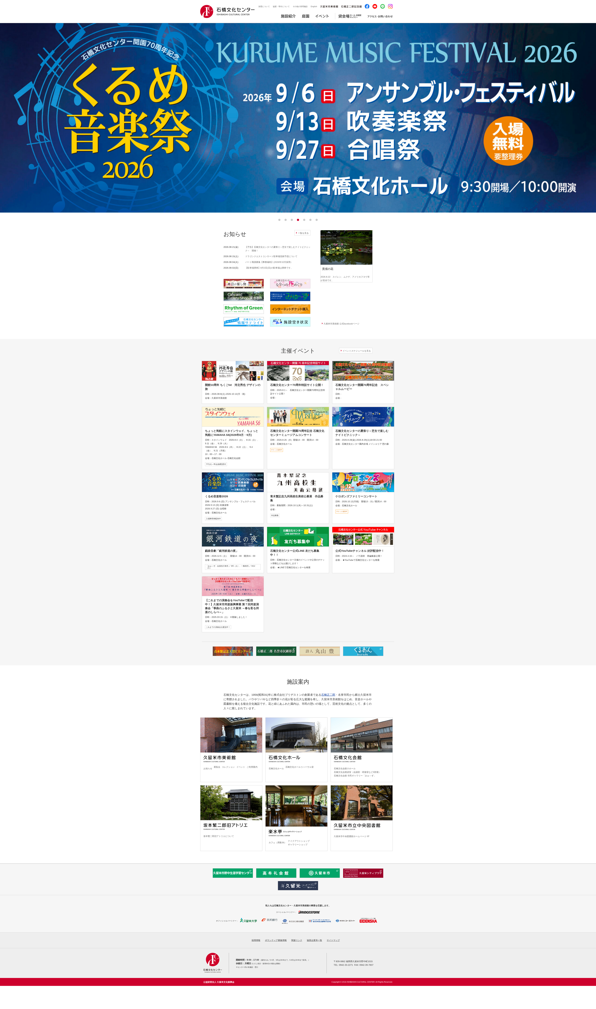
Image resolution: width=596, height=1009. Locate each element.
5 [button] (304, 220)
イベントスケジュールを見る (357, 351)
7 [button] (317, 220)
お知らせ (207, 768)
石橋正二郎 (328, 694)
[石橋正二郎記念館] (351, 6)
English (314, 6)
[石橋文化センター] (227, 11)
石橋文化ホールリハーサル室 (299, 767)
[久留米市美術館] (329, 6)
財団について (264, 6)
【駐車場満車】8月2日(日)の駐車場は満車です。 (269, 268)
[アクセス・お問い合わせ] (380, 18)
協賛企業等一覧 (314, 940)
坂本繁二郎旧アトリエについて (218, 836)
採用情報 (256, 940)
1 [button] (279, 220)
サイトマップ (333, 940)
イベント (240, 767)
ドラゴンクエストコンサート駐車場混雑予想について (271, 256)
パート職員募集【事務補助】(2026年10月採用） (269, 262)
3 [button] (292, 220)
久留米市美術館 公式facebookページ (341, 323)
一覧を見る (303, 233)
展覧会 (217, 767)
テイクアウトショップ (299, 841)
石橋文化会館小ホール (345, 768)
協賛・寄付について (281, 6)
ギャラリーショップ (297, 844)
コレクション (228, 767)
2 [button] (285, 220)
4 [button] (298, 220)
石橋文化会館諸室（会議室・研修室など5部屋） (357, 772)
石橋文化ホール (276, 768)
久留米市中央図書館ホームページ (350, 836)
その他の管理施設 (300, 6)
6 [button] (310, 220)
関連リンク (296, 940)
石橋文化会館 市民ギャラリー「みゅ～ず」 (355, 775)
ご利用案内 (252, 767)
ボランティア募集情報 (276, 940)
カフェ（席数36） (277, 842)
